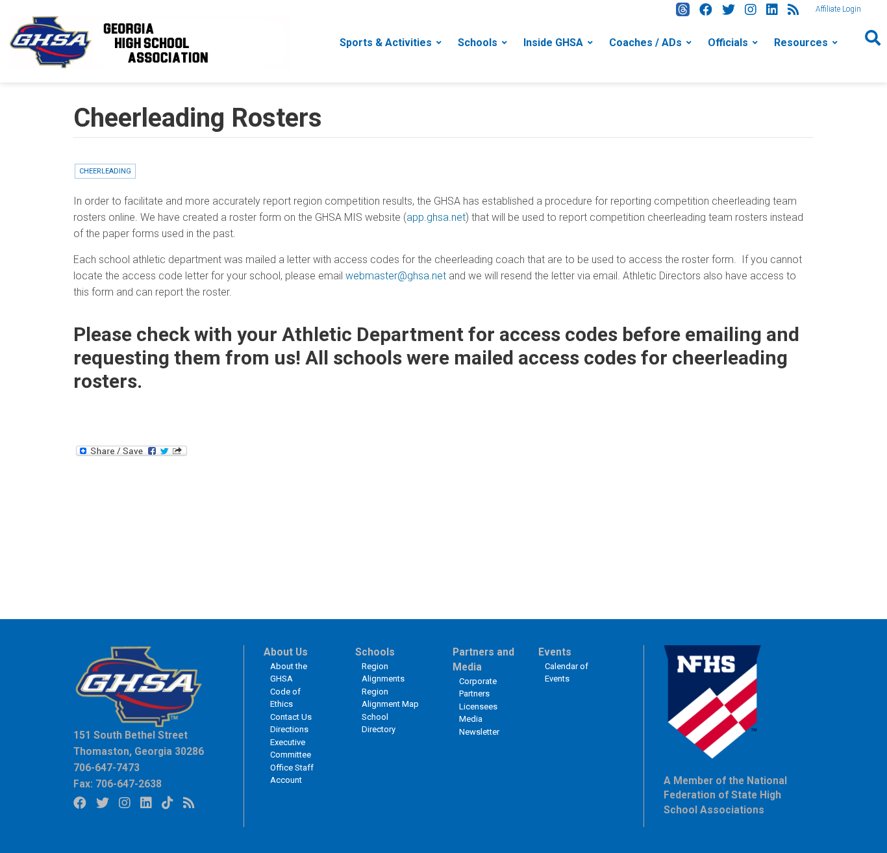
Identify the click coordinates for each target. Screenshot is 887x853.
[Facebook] (705, 10)
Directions (289, 729)
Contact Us (291, 717)
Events (554, 652)
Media (470, 719)
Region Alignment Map (390, 698)
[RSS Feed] (793, 10)
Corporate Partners (478, 687)
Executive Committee (290, 748)
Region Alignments (383, 672)
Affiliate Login (838, 9)
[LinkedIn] (772, 10)
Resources (801, 42)
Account (286, 780)
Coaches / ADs (645, 42)
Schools (477, 42)
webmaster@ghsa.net (395, 276)
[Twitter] (728, 10)
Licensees (478, 706)
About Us (286, 652)
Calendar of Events (566, 672)
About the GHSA (288, 672)
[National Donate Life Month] (150, 41)
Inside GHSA (553, 42)
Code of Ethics (285, 698)
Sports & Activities (386, 42)
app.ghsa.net (436, 217)
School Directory (378, 723)
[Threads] (683, 9)
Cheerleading (105, 171)
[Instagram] (750, 10)
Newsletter (479, 732)
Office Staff (292, 767)
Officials (728, 42)
